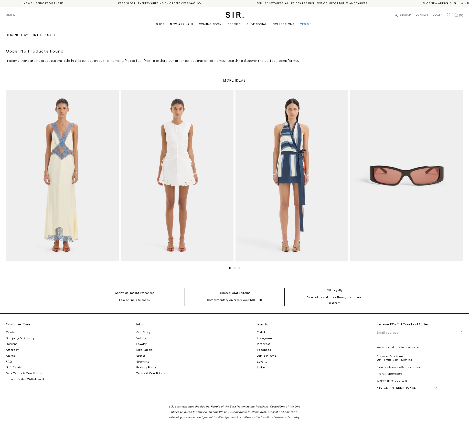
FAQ (9, 361)
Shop (160, 24)
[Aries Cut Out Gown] (62, 175)
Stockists (142, 361)
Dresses (234, 24)
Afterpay (12, 349)
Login (438, 14)
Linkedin (263, 367)
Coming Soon (210, 24)
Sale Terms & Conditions (24, 373)
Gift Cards (13, 367)
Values (141, 338)
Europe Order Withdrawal (25, 379)
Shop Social (256, 24)
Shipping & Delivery (20, 338)
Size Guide (144, 349)
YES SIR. (306, 24)
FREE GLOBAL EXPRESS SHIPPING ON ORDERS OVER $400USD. (160, 3)
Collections (283, 24)
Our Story (143, 332)
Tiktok (261, 332)
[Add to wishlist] (113, 95)
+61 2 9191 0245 (394, 374)
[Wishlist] (448, 15)
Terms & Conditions (150, 373)
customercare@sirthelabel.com (403, 367)
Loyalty (422, 14)
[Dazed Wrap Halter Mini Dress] (291, 175)
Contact (12, 332)
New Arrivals (181, 24)
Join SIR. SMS (267, 355)
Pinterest (263, 343)
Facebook (264, 349)
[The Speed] (406, 175)
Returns (11, 343)
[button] (230, 268)
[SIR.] (235, 15)
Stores (141, 355)
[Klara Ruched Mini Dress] (177, 175)
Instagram (264, 338)
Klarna (11, 355)
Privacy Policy (146, 367)
